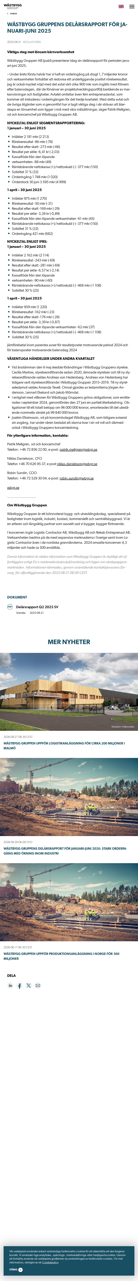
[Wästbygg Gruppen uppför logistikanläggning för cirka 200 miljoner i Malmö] (69, 692)
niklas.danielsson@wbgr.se (77, 464)
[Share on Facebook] (21, 986)
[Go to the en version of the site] (121, 6)
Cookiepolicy (50, 1262)
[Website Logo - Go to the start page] (13, 6)
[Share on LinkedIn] (11, 986)
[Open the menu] (131, 6)
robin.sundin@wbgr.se (77, 478)
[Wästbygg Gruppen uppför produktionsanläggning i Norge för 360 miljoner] (69, 902)
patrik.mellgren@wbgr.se (78, 450)
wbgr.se (13, 488)
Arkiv (13, 13)
